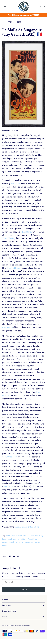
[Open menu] (4, 6)
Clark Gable (15, 183)
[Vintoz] (23, 6)
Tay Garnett (29, 542)
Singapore (19, 542)
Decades (5, 599)
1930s (8, 535)
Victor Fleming (8, 238)
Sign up (23, 590)
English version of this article (26, 526)
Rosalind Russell (14, 267)
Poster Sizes (6, 605)
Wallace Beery (11, 456)
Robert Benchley (34, 539)
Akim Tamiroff (17, 535)
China (25, 535)
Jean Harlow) (27, 231)
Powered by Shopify (22, 625)
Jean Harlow (12, 539)
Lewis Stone (8, 486)
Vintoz (4, 616)
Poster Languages (9, 611)
